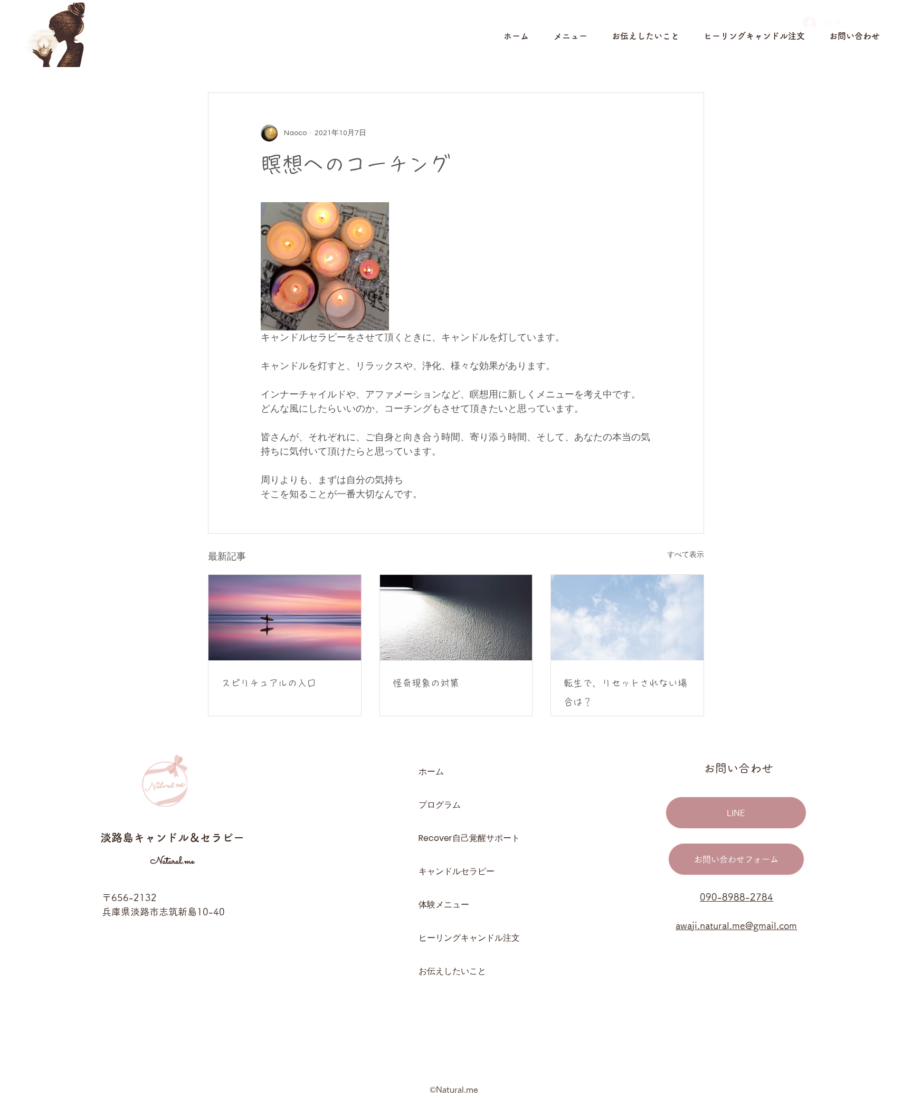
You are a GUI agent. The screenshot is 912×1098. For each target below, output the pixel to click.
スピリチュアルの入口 (268, 683)
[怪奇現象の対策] (456, 617)
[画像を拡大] (325, 266)
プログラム (440, 805)
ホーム (431, 771)
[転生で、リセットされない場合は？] (627, 617)
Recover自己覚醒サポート (456, 838)
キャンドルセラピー (456, 871)
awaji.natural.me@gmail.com (736, 925)
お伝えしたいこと (452, 971)
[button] (577, 36)
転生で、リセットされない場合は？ (625, 692)
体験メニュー (444, 904)
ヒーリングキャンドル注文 (456, 938)
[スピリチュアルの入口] (284, 617)
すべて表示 (685, 555)
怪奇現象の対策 (426, 683)
